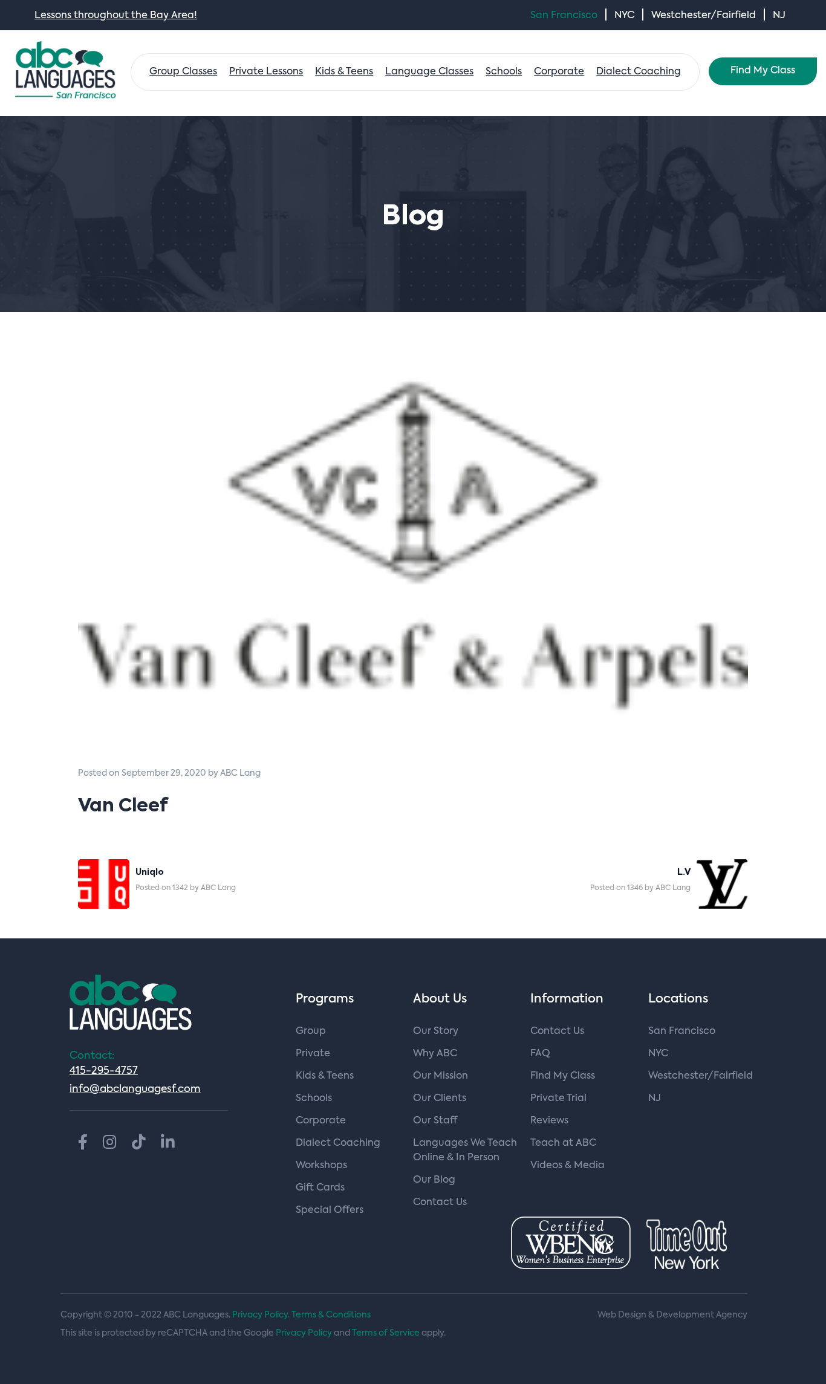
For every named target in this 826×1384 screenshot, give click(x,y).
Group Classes (183, 72)
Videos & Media (567, 1166)
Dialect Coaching (638, 72)
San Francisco (563, 16)
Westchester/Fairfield (703, 16)
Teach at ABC (563, 1143)
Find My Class (762, 71)
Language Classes (429, 72)
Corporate (559, 72)
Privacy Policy (304, 1333)
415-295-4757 (104, 1071)
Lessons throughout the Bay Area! (115, 16)
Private (313, 1054)
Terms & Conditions (331, 1315)
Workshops (321, 1166)
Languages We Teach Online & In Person (465, 1151)
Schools (504, 72)
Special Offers (329, 1210)
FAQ (540, 1054)
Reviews (549, 1121)
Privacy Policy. (261, 1315)
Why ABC (435, 1054)
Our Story (435, 1031)
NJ (779, 16)
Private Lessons (266, 72)
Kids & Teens (344, 72)
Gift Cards (320, 1188)
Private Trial (558, 1098)
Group (311, 1031)
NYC (624, 16)
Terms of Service (386, 1333)
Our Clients (439, 1098)
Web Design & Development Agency (672, 1315)
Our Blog (434, 1180)
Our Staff (435, 1121)
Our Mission (440, 1076)
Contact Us (440, 1202)
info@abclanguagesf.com (135, 1089)
